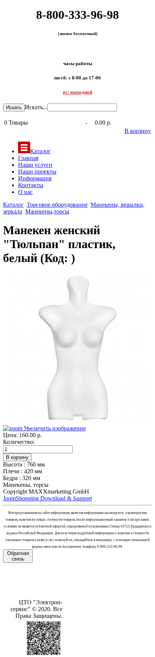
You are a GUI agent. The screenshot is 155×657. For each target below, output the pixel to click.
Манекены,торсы (47, 211)
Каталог (40, 151)
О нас (25, 192)
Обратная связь (18, 556)
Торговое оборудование (57, 204)
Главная (28, 158)
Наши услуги (35, 165)
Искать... (36, 107)
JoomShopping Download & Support (47, 498)
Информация (35, 178)
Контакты (30, 185)
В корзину (138, 131)
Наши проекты (37, 171)
